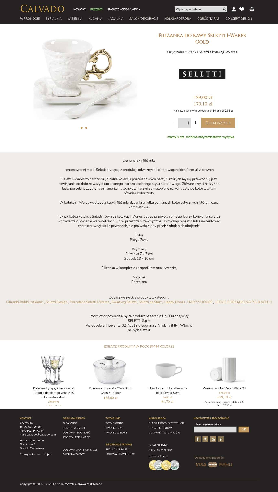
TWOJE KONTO (114, 423)
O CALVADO (70, 423)
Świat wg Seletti (124, 302)
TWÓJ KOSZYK (114, 428)
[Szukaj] (224, 9)
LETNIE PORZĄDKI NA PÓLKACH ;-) (243, 302)
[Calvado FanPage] (197, 438)
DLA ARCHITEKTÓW (160, 428)
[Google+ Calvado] (204, 438)
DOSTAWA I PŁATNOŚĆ (76, 432)
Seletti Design (57, 302)
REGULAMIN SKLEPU (117, 449)
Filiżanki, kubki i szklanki (25, 302)
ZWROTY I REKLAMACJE (76, 437)
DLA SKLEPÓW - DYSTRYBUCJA (167, 423)
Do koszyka (218, 123)
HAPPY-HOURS (199, 302)
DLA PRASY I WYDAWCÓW (164, 432)
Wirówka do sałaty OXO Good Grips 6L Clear (110, 390)
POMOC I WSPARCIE (74, 428)
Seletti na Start (150, 302)
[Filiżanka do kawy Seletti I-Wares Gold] (83, 32)
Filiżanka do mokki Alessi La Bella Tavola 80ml (167, 390)
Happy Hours (174, 302)
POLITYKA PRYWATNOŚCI (120, 454)
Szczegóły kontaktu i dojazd (36, 454)
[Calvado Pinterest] (220, 438)
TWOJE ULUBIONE (116, 432)
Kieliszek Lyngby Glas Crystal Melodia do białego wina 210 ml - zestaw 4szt (53, 393)
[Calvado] (42, 8)
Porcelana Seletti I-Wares (90, 302)
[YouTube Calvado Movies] (212, 438)
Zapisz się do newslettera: (209, 424)
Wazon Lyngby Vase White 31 (224, 388)
